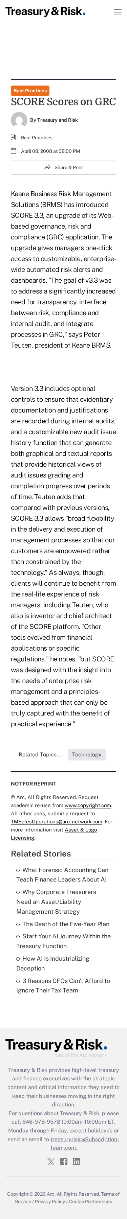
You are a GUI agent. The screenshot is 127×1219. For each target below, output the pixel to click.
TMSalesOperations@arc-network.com (56, 821)
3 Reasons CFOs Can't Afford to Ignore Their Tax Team (63, 985)
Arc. (51, 1194)
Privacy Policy (50, 1201)
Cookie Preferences (90, 1201)
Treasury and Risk (57, 120)
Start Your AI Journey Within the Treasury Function (63, 941)
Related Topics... (40, 754)
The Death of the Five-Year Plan (65, 924)
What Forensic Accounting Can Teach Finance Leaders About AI (62, 874)
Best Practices (30, 90)
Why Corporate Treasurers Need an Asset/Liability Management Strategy (56, 901)
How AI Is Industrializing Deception (52, 963)
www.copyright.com (88, 805)
